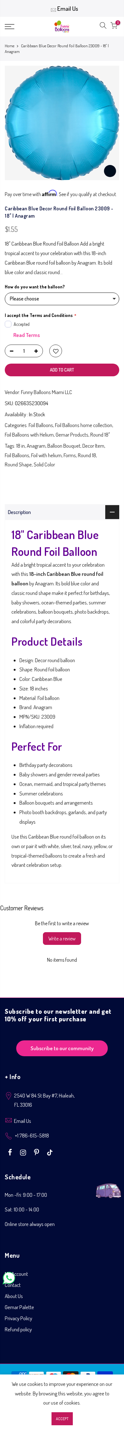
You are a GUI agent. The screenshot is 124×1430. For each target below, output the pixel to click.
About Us (14, 1296)
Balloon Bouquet (63, 445)
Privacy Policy (18, 1318)
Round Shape (18, 464)
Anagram (36, 445)
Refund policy (18, 1329)
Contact (13, 1285)
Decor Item (93, 445)
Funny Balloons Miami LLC (46, 392)
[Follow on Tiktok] (49, 1152)
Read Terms (26, 335)
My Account (16, 1273)
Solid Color (44, 464)
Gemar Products (72, 434)
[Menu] (17, 26)
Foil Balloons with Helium (29, 434)
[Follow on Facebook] (11, 1152)
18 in (20, 445)
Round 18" (100, 434)
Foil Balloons (41, 425)
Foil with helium (46, 455)
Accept (62, 1418)
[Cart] (113, 26)
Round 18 (87, 455)
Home (9, 45)
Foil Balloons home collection (83, 425)
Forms (70, 455)
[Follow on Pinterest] (37, 1152)
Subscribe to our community (62, 1048)
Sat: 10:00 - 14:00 (22, 1209)
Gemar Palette (19, 1307)
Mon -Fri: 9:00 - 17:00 (26, 1194)
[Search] (103, 26)
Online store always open (30, 1224)
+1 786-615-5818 (32, 1135)
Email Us (67, 8)
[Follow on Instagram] (24, 1152)
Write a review (62, 938)
